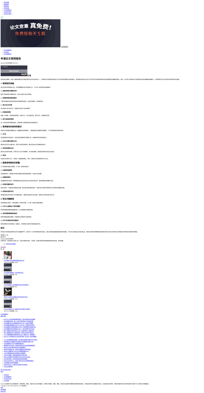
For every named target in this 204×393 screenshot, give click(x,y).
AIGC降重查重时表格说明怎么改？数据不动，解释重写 (19, 334)
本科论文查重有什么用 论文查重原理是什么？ (17, 351)
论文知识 (6, 52)
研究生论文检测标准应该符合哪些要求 (15, 347)
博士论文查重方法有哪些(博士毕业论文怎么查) (17, 357)
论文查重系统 (7, 50)
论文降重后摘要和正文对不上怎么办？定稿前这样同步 (19, 325)
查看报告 (6, 4)
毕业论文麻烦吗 (8, 366)
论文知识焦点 (7, 14)
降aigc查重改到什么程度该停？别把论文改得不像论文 (19, 332)
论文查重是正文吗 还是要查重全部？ (14, 343)
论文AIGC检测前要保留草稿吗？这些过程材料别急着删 (19, 319)
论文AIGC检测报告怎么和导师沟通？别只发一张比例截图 (20, 336)
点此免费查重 (64, 47)
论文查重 (6, 380)
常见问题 (6, 8)
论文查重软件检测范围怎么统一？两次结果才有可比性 (19, 329)
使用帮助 (6, 6)
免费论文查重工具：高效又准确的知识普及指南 (17, 349)
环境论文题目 (12, 244)
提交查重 (6, 2)
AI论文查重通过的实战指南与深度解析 (15, 353)
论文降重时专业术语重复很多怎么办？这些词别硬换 (18, 323)
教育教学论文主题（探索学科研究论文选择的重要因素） (20, 345)
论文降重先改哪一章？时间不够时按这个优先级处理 (18, 321)
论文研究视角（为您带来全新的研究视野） (16, 359)
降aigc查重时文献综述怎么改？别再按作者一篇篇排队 (19, 331)
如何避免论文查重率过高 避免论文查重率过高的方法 (18, 341)
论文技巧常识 (7, 12)
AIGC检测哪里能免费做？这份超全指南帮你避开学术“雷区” (20, 339)
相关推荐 (3, 247)
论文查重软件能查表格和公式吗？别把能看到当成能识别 (20, 327)
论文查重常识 (7, 10)
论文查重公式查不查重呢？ (11, 362)
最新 (2, 316)
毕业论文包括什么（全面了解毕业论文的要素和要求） (19, 361)
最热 (5, 316)
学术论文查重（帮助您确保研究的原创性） (16, 355)
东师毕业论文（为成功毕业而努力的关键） (16, 364)
